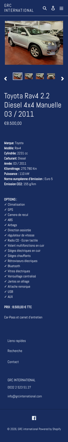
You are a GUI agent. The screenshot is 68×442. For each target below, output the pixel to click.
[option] (17, 77)
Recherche (15, 350)
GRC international (19, 8)
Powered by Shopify (50, 429)
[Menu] (61, 8)
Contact (13, 361)
